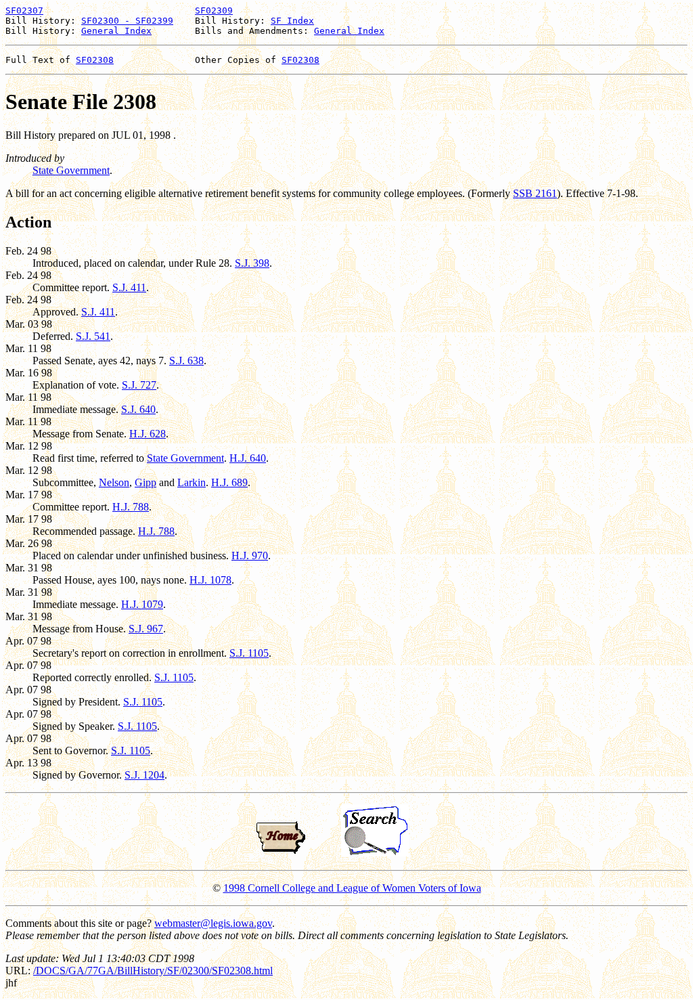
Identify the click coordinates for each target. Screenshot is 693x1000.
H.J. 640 (247, 458)
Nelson (114, 482)
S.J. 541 (93, 336)
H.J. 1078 (210, 580)
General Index (116, 31)
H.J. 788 (130, 507)
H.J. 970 (249, 555)
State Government (71, 170)
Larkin (191, 482)
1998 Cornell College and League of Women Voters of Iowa (352, 888)
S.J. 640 (138, 409)
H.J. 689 (229, 482)
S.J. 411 (129, 287)
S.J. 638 (186, 360)
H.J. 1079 (142, 604)
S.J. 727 (139, 385)
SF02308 (95, 60)
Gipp (145, 482)
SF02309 (214, 10)
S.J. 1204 (144, 775)
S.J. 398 (252, 263)
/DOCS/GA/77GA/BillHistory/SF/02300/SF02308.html (153, 970)
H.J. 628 (147, 433)
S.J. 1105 (249, 653)
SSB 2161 (535, 193)
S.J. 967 (146, 628)
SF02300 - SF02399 (127, 21)
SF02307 (24, 10)
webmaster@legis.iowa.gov (213, 923)
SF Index (292, 21)
